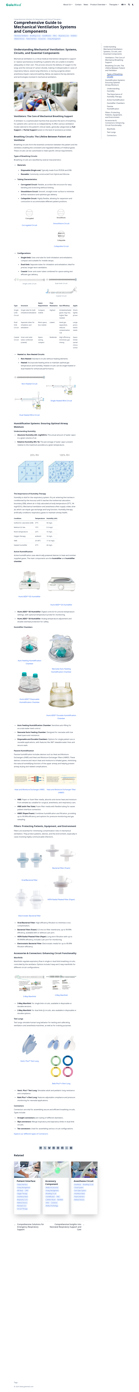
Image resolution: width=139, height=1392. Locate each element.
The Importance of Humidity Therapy (114, 95)
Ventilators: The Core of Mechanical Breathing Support (115, 60)
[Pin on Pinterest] (58, 1148)
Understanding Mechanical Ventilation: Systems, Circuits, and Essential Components (113, 50)
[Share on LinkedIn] (40, 1148)
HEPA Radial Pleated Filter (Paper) (61, 899)
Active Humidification (115, 100)
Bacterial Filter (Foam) (61, 868)
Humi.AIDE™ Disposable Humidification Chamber (29, 700)
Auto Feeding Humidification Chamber (29, 662)
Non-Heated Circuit (29, 384)
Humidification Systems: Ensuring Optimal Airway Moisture (115, 82)
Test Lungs (111, 132)
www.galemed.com (26, 1386)
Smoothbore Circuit (61, 223)
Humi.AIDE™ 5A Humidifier (61, 605)
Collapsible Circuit (61, 246)
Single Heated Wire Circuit (61, 400)
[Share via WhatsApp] (66, 1148)
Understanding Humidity (113, 89)
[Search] (129, 4)
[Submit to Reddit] (53, 1148)
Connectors (112, 135)
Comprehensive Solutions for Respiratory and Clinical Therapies (37, 19)
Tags (16, 1382)
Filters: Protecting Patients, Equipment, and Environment (113, 114)
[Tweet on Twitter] (45, 1148)
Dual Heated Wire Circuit (29, 415)
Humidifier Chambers (116, 103)
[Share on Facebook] (62, 1148)
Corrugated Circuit (29, 225)
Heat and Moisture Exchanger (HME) (30, 789)
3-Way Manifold (29, 996)
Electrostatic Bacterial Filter (29, 916)
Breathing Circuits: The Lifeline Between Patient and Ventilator (115, 68)
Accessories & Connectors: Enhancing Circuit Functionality (114, 122)
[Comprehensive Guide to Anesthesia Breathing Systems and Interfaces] (84, 1188)
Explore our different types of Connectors (31, 1134)
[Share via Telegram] (71, 1148)
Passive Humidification (113, 107)
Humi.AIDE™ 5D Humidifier (29, 596)
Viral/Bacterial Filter (30, 880)
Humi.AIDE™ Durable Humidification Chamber (61, 717)
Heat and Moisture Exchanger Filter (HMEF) (61, 791)
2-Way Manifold (61, 995)
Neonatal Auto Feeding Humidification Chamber (61, 670)
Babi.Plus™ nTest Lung (61, 1083)
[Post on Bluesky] (49, 1148)
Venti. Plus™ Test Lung (29, 1061)
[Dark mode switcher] (133, 4)
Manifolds (111, 129)
